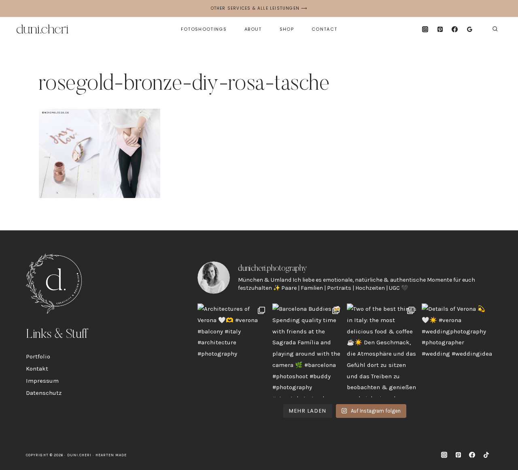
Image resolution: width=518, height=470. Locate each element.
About (253, 29)
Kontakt (37, 368)
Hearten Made (111, 455)
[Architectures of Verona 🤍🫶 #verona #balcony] (232, 350)
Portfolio (38, 356)
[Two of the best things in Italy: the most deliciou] (382, 350)
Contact (324, 29)
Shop (287, 29)
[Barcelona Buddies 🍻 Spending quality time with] (307, 350)
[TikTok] (486, 455)
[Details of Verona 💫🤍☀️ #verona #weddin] (457, 350)
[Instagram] (425, 29)
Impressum (42, 380)
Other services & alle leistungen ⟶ (259, 8)
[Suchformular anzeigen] (495, 29)
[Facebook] (455, 29)
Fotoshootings (204, 29)
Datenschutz (44, 392)
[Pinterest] (440, 29)
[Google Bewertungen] (470, 29)
